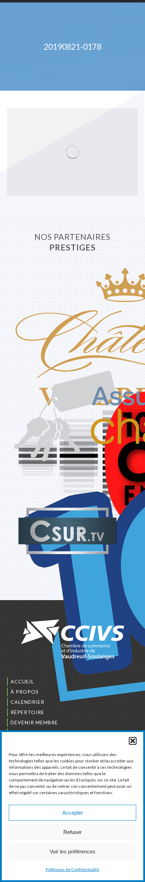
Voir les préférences (72, 851)
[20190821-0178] (72, 152)
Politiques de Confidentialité (72, 869)
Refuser (72, 832)
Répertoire (27, 712)
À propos (25, 692)
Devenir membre (34, 722)
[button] (132, 740)
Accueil (22, 681)
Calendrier (27, 702)
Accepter (72, 813)
